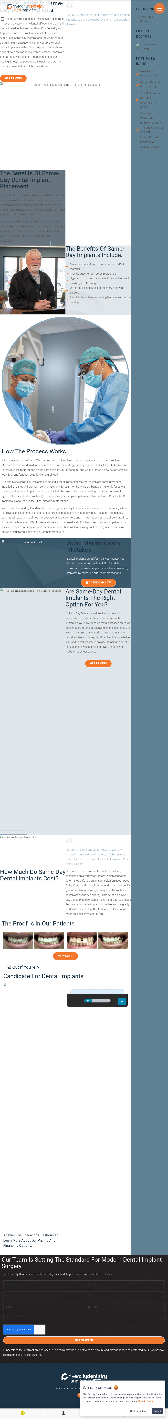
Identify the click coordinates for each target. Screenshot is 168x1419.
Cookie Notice (146, 1401)
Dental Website (67, 1389)
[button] (13, 78)
